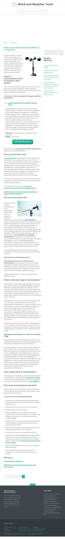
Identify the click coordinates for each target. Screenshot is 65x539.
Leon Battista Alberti (33, 377)
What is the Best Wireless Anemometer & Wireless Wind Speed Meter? (20, 193)
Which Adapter (7, 530)
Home (5, 42)
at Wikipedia (35, 381)
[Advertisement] (32, 27)
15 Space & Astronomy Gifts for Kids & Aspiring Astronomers (51, 77)
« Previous (8, 476)
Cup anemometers (10, 158)
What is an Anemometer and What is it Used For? (21, 48)
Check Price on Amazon (22, 141)
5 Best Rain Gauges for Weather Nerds (51, 71)
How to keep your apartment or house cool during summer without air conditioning (51, 85)
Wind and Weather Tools (19, 534)
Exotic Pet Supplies (23, 527)
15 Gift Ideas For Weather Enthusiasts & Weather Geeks (51, 92)
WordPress (40, 534)
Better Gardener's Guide (25, 529)
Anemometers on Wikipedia (13, 461)
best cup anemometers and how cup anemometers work (20, 187)
